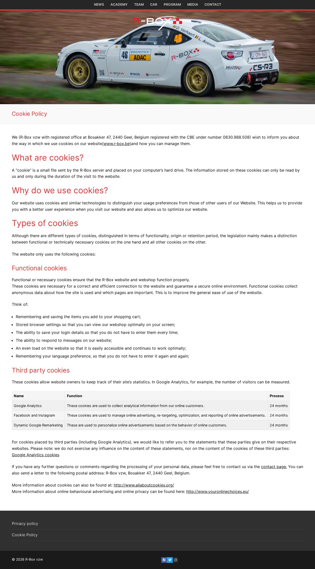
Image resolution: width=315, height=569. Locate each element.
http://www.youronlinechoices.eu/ (217, 491)
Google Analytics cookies (35, 454)
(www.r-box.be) (116, 143)
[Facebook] (164, 560)
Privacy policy (25, 523)
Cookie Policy (25, 534)
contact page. (274, 466)
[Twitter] (170, 560)
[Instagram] (175, 560)
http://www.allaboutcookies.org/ (144, 485)
